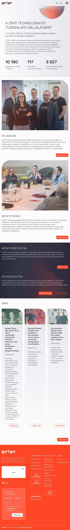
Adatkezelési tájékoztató (25, 527)
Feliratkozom (17, 515)
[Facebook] (3, 482)
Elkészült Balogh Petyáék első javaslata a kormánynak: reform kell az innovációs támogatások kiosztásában (34, 336)
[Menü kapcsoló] (67, 3)
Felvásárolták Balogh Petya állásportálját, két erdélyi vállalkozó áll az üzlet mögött (57, 334)
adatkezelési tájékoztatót (11, 509)
